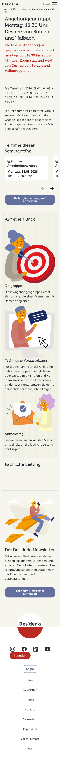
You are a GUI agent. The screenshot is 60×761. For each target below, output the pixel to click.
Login (30, 669)
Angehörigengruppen (25, 9)
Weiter (51, 188)
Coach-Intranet (30, 739)
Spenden (20, 655)
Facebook (24, 650)
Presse (30, 699)
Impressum (30, 729)
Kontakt (30, 709)
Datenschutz (30, 719)
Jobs (30, 748)
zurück (43, 188)
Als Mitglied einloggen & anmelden (30, 199)
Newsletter (30, 690)
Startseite (4, 10)
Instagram (12, 650)
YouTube (47, 650)
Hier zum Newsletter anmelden (30, 592)
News (30, 680)
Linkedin (36, 650)
